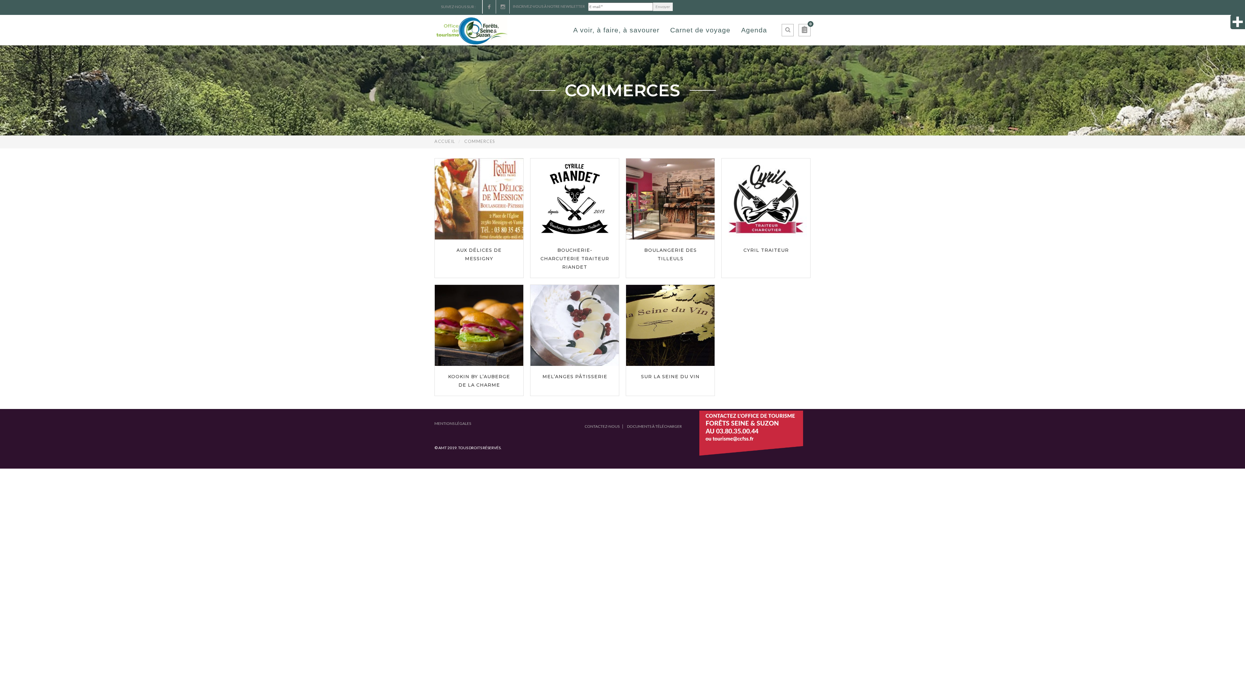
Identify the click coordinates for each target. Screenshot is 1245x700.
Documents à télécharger (654, 426)
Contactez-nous (602, 426)
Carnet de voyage (700, 30)
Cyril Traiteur (766, 250)
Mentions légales (452, 423)
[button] (805, 30)
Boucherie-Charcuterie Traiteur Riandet (574, 258)
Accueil (444, 141)
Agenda (754, 30)
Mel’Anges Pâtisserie (574, 376)
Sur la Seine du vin (670, 376)
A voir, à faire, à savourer (616, 30)
